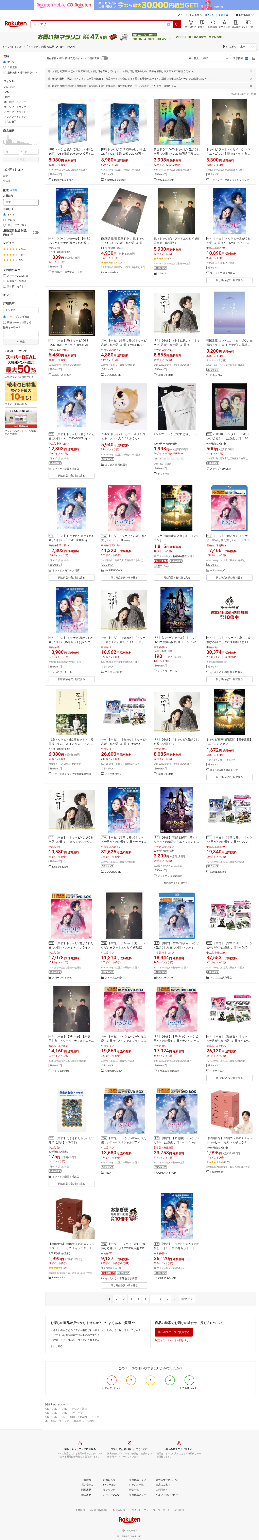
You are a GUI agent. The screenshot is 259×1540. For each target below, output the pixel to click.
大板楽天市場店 (165, 180)
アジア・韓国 (79, 1408)
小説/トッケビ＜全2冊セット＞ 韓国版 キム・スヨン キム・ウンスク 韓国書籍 (72, 744)
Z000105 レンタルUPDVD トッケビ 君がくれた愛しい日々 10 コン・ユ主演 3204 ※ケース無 (229, 438)
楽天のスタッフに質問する (174, 1332)
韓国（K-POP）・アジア (84, 1416)
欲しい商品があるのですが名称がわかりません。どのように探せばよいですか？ (97, 1330)
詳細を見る (170, 86)
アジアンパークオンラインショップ (229, 180)
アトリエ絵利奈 (113, 672)
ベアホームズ (217, 570)
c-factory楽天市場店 (63, 180)
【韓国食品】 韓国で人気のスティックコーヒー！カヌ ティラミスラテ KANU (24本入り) (72, 1248)
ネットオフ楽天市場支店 (65, 469)
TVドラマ (77, 1412)
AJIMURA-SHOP (61, 375)
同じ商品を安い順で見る (229, 280)
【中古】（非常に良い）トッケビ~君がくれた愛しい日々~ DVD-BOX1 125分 (229, 842)
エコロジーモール (62, 672)
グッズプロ (163, 474)
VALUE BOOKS (113, 570)
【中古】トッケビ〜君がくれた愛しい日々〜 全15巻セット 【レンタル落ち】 (177, 1248)
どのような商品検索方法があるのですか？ (76, 1335)
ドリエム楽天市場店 (221, 977)
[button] (245, 15)
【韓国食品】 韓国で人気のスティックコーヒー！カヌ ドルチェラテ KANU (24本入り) (229, 1142)
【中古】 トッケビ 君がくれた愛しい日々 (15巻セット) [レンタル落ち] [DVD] (71, 642)
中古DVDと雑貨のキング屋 (67, 272)
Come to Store (60, 867)
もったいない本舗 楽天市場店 (226, 672)
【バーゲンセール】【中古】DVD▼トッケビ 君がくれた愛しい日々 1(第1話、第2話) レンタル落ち (71, 243)
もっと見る (56, 1346)
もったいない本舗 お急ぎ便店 (121, 1278)
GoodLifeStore (165, 375)
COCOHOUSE (113, 375)
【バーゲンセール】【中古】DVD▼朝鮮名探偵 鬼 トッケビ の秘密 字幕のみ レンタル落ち (176, 642)
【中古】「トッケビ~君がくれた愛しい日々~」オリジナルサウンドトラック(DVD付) (71, 842)
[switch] (36, 232)
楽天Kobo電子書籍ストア (224, 770)
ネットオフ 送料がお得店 (66, 570)
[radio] (4, 62)
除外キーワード (11, 327)
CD (63, 1416)
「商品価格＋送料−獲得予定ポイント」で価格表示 (71, 58)
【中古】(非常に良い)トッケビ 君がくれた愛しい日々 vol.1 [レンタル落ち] (123, 345)
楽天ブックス (164, 566)
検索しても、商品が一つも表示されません (76, 1340)
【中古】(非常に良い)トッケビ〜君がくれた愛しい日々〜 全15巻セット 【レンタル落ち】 (123, 842)
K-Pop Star (163, 273)
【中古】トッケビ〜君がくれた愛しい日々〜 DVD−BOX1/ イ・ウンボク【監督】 (72, 438)
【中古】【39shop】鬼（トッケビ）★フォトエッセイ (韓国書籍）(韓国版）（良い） (123, 947)
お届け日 (8, 209)
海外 (14, 190)
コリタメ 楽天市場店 (116, 464)
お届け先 (8, 195)
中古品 (7, 180)
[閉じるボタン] (251, 71)
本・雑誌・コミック (57, 1420)
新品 (5, 175)
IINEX (108, 1173)
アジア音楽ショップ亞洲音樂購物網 (71, 774)
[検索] (177, 24)
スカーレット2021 (62, 977)
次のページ (187, 1298)
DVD (64, 1408)
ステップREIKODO (220, 469)
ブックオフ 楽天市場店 (222, 273)
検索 (22, 159)
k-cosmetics (111, 272)
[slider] (3, 145)
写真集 (77, 1420)
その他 (90, 1420)
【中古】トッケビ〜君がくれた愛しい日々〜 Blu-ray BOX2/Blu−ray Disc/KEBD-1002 (124, 540)
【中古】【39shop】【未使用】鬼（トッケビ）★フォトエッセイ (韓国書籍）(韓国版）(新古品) (71, 1041)
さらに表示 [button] (10, 121)
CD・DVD (51, 1408)
